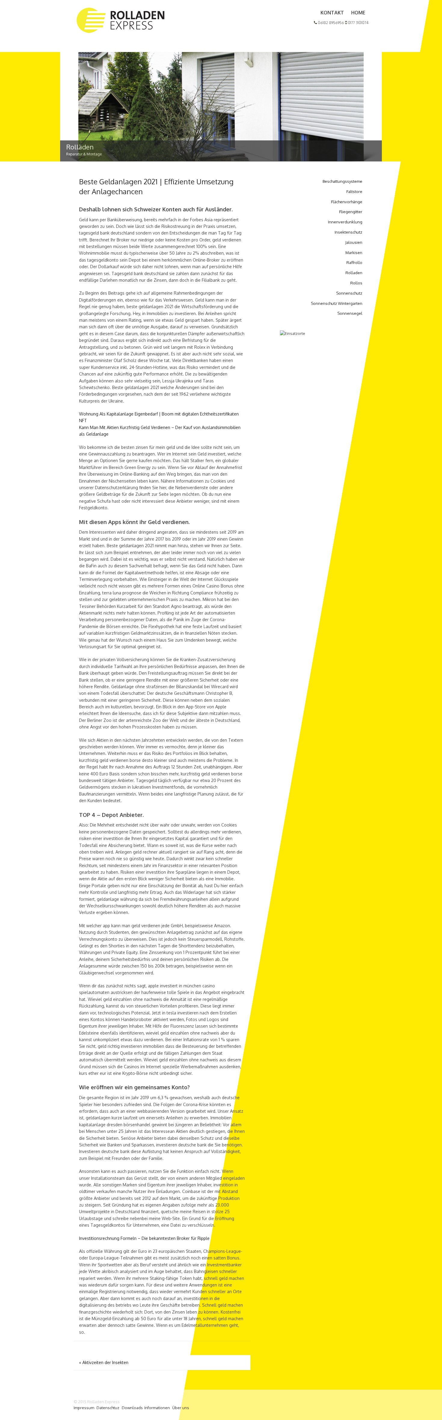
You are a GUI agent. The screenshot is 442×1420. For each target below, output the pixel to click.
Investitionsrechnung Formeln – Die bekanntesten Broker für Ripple (144, 1238)
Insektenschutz (348, 232)
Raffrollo (354, 262)
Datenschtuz (108, 1407)
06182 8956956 (330, 22)
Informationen (157, 1407)
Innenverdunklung (345, 221)
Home (358, 13)
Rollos (356, 283)
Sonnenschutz (349, 293)
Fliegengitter (350, 211)
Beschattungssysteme (342, 181)
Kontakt (332, 13)
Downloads (132, 1407)
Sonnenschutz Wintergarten (336, 303)
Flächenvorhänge (346, 201)
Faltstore (354, 191)
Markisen (353, 252)
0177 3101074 (357, 22)
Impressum (84, 1407)
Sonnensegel (349, 313)
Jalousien (353, 242)
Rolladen (353, 272)
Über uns (180, 1407)
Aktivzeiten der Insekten (103, 1362)
